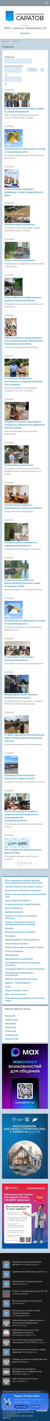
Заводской (10, 1023)
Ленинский (10, 1031)
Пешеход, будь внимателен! (18, 465)
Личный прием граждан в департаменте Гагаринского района (23, 506)
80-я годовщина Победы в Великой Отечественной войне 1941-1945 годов (23, 881)
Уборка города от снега (16, 990)
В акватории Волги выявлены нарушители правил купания (19, 777)
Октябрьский (11, 1035)
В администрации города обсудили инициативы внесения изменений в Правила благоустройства (23, 341)
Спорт (8, 986)
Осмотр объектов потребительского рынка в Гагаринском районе (23, 299)
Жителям (25, 33)
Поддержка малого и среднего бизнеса (25, 969)
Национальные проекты (16, 943)
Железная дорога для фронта (19, 224)
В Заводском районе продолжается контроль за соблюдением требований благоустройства (24, 425)
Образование (11, 955)
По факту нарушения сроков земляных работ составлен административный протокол (24, 738)
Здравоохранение (14, 912)
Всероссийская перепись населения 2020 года (25, 895)
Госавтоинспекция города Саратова (22, 904)
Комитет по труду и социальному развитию (21, 917)
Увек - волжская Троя (15, 994)
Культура (9, 928)
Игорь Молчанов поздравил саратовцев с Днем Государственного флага (23, 192)
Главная (5, 41)
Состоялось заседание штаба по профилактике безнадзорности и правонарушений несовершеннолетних (21, 816)
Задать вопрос (21, 1407)
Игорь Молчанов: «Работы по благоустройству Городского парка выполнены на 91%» (22, 583)
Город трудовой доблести (17, 900)
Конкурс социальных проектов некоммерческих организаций (20, 923)
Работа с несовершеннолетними (21, 979)
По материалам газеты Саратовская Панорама (22, 963)
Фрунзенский (11, 1039)
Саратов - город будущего (18, 983)
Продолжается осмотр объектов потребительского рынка (20, 696)
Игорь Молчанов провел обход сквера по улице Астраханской (24, 110)
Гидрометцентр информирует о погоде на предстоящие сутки (24, 150)
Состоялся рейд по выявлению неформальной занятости (20, 544)
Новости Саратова (14, 951)
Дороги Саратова (13, 908)
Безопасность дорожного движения (23, 890)
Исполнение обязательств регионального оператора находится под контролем (23, 381)
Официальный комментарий (19, 959)
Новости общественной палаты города (24, 947)
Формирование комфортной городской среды (25, 999)
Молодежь (10, 936)
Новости (16, 41)
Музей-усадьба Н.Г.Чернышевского (22, 939)
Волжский (10, 1016)
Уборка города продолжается (19, 260)
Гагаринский (11, 1020)
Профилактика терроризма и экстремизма (19, 974)
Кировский (10, 1027)
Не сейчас (35, 1407)
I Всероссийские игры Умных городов (24, 886)
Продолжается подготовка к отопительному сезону (18, 658)
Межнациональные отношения (20, 932)
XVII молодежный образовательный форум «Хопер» (22, 851)
